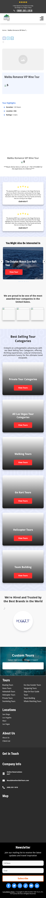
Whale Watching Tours (32, 701)
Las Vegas (24, 7)
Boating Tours (7, 685)
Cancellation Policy (9, 892)
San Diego (17, 7)
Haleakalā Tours (8, 691)
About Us (5, 738)
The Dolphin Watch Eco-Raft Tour (23, 263)
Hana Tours (6, 688)
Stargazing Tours (30, 688)
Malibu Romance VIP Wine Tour (23, 158)
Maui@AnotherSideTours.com (18, 780)
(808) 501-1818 (12, 787)
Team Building (29, 698)
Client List (6, 741)
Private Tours (7, 698)
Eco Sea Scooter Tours (32, 685)
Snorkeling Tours (8, 701)
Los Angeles (6, 718)
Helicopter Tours (8, 695)
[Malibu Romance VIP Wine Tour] (23, 59)
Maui (29, 7)
